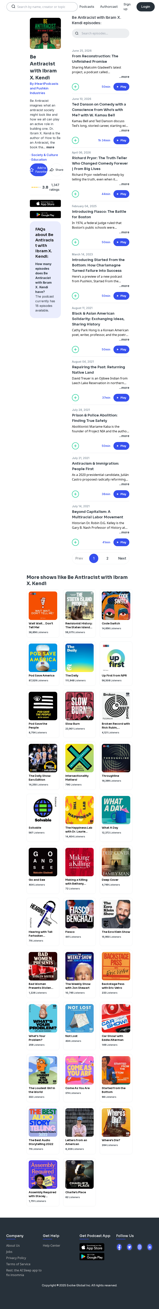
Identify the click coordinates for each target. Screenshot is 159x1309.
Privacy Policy (16, 1258)
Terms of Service (18, 1264)
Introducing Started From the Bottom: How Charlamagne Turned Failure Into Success (98, 265)
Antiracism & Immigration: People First (95, 466)
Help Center (51, 1245)
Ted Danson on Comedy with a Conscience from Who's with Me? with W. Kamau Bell (99, 109)
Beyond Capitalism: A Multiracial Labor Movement (97, 514)
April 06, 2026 (81, 152)
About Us (13, 1245)
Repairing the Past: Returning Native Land (98, 370)
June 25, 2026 (82, 50)
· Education (38, 159)
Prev (79, 558)
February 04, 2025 (84, 206)
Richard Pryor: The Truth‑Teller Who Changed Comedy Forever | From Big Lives (100, 163)
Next (122, 558)
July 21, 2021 (80, 458)
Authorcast (109, 7)
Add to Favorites (41, 169)
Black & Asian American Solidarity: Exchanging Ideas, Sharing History (98, 318)
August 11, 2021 (82, 308)
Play (123, 86)
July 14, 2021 (81, 506)
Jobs (9, 1252)
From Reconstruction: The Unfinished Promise (95, 59)
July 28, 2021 (81, 409)
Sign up (127, 6)
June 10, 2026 (81, 98)
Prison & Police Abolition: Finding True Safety (95, 418)
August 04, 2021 (83, 361)
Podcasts (86, 7)
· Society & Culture (44, 155)
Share (59, 169)
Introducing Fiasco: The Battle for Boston (99, 214)
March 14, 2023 (82, 254)
